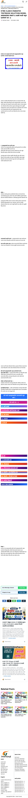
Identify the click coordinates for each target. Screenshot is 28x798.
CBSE (2, 793)
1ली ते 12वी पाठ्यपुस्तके (19, 767)
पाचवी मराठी (3, 765)
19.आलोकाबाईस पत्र (6, 460)
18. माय (3, 456)
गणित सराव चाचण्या (4, 771)
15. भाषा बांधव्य (5, 414)
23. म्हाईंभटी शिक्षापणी (6, 480)
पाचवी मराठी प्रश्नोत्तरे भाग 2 (19, 784)
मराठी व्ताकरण (3, 763)
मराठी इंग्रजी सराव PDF (19, 763)
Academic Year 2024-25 (6, 791)
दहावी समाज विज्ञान (4, 772)
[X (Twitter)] (9, 601)
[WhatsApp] (14, 601)
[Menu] (26, 1)
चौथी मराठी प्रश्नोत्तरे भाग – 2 (19, 782)
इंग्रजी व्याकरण (3, 762)
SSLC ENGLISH (4, 769)
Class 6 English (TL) (5, 782)
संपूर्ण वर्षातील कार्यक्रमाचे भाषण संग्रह (21, 764)
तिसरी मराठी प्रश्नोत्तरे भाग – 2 (20, 781)
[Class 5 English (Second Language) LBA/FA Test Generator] (7, 709)
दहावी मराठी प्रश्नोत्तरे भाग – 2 (20, 791)
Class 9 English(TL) (5, 787)
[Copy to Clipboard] (24, 601)
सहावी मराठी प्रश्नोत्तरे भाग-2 (19, 785)
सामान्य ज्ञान (3, 774)
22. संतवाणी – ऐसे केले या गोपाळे (9, 476)
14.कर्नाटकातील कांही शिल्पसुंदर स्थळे (10, 410)
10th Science (3, 788)
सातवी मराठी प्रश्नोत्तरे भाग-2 (19, 787)
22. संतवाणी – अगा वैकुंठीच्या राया (9, 472)
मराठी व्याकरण (17, 757)
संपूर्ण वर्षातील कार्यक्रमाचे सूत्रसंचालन (21, 766)
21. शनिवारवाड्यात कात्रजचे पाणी (9, 468)
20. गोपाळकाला (5, 464)
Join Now (22, 587)
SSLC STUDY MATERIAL (20, 761)
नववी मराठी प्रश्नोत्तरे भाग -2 (19, 790)
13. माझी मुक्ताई (5, 406)
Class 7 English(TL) (5, 784)
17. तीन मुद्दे (4, 422)
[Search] (23, 1)
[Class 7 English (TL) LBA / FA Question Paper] (21, 709)
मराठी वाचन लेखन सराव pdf (19, 760)
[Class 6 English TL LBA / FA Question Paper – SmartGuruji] (21, 695)
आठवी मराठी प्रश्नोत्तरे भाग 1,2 (20, 788)
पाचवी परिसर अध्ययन (4, 766)
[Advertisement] (14, 38)
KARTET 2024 (4, 790)
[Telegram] (19, 601)
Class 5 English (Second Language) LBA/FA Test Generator (6, 716)
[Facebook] (4, 601)
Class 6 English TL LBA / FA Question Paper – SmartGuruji (21, 701)
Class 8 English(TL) (5, 785)
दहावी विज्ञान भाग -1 (4, 768)
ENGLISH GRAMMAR (19, 758)
